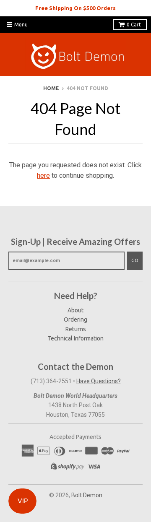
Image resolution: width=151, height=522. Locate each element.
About (75, 310)
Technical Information (75, 338)
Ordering (75, 319)
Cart (134, 24)
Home (51, 88)
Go (134, 260)
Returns (75, 329)
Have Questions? (98, 381)
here (43, 175)
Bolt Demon (86, 495)
